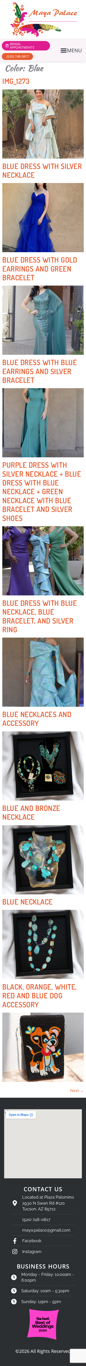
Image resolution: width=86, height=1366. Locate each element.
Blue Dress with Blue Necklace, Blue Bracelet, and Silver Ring (39, 616)
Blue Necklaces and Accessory (36, 719)
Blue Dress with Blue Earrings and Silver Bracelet (39, 371)
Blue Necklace (27, 901)
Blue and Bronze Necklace (31, 812)
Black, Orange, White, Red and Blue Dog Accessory (39, 995)
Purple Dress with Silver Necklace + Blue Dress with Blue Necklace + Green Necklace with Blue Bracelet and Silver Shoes (41, 491)
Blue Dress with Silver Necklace (42, 170)
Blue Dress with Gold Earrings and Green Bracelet (39, 268)
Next (77, 1090)
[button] (72, 50)
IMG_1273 (15, 81)
